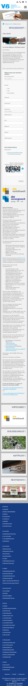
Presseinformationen (8, 667)
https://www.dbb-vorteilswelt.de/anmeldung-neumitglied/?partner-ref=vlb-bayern (15, 349)
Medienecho (6, 541)
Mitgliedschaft (8, 24)
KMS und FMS (6, 635)
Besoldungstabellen (8, 627)
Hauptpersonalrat (8, 645)
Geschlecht (7, 109)
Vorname (6, 97)
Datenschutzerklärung (14, 152)
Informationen (7, 657)
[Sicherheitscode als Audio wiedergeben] (22, 169)
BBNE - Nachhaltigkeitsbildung (11, 581)
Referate (5, 514)
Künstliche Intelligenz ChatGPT (11, 583)
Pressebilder (6, 669)
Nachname (7, 103)
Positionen (6, 531)
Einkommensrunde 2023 (9, 576)
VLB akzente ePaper (8, 623)
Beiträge (5, 593)
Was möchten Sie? (9, 76)
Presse (5, 662)
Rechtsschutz (6, 611)
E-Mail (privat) (8, 138)
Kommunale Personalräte (10, 652)
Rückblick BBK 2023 (7, 578)
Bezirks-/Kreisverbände (9, 511)
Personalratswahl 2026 (9, 642)
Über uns (5, 506)
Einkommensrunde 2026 (9, 571)
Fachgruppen (6, 516)
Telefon (6, 132)
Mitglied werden (7, 596)
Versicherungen (7, 613)
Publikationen (6, 632)
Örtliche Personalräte (9, 654)
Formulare (6, 630)
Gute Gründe (6, 591)
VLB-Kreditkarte (7, 618)
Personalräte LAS (7, 647)
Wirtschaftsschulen (8, 563)
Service (5, 603)
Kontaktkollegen (7, 523)
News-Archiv (6, 665)
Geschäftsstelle (7, 526)
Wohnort (6, 126)
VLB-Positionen (7, 536)
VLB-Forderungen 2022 (8, 538)
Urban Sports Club (8, 615)
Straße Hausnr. (8, 114)
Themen (5, 568)
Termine (5, 606)
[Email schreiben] (22, 2)
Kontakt (14, 674)
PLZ (5, 120)
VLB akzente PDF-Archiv (9, 625)
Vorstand (5, 509)
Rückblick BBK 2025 (7, 573)
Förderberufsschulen (8, 561)
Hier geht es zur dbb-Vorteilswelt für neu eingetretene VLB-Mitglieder (13, 388)
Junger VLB (6, 519)
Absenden (21, 181)
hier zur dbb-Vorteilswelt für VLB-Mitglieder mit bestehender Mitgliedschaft (13, 394)
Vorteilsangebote (7, 620)
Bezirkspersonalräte (8, 650)
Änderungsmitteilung (8, 598)
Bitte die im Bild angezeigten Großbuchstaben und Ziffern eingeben (14, 164)
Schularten (6, 546)
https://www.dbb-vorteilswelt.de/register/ (11, 344)
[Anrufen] (19, 2)
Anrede (6, 85)
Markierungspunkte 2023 (9, 534)
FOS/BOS (5, 558)
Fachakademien (7, 556)
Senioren (5, 521)
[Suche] (25, 2)
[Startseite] (3, 24)
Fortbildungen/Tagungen (9, 608)
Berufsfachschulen (8, 551)
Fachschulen (6, 553)
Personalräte (6, 640)
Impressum (7, 674)
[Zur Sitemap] (16, 2)
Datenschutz (7, 149)
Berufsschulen (7, 549)
